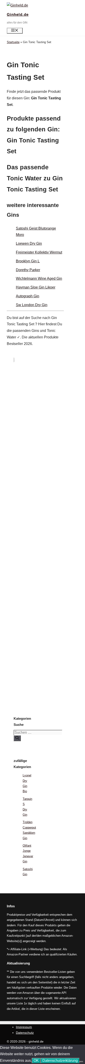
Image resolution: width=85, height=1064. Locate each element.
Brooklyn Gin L (28, 261)
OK (36, 1060)
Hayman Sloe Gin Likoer (35, 287)
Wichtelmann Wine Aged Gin (39, 278)
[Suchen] (17, 738)
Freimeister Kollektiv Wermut (39, 252)
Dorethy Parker (28, 270)
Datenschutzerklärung (60, 1060)
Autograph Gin (27, 296)
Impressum (24, 1027)
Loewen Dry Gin (29, 243)
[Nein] (81, 1061)
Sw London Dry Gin (31, 305)
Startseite (13, 42)
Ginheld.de (18, 14)
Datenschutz (25, 1032)
